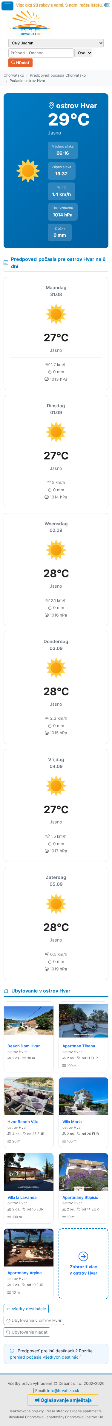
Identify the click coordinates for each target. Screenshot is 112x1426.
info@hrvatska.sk (63, 1390)
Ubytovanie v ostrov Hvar (37, 1320)
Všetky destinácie (29, 1308)
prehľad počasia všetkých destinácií (45, 1357)
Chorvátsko (14, 75)
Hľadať (22, 62)
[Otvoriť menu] (7, 5)
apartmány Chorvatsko (65, 1417)
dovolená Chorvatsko (26, 1417)
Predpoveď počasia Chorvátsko (58, 75)
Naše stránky (57, 1411)
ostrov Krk (95, 1417)
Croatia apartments (86, 1411)
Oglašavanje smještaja (66, 1400)
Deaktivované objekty (26, 1411)
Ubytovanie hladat (29, 1331)
